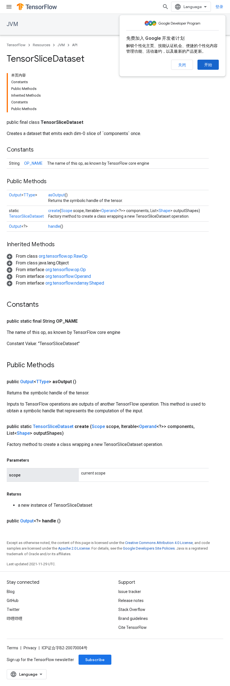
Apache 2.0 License (74, 548)
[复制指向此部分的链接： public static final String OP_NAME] (84, 321)
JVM (12, 24)
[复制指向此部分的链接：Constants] (39, 150)
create (54, 210)
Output (15, 195)
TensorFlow (16, 45)
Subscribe (95, 659)
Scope (66, 210)
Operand (109, 210)
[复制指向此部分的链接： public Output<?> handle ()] (67, 521)
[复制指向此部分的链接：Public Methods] (52, 181)
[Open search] (165, 6)
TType (29, 195)
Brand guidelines (133, 618)
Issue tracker (129, 591)
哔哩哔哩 (14, 618)
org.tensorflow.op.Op (65, 269)
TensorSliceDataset (26, 216)
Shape (164, 210)
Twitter (13, 609)
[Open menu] (9, 6)
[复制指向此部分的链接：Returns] (27, 494)
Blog (11, 591)
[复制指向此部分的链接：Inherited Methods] (60, 244)
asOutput (56, 195)
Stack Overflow (131, 609)
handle (54, 226)
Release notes (131, 600)
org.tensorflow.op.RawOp (63, 256)
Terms (12, 648)
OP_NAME (33, 163)
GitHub (13, 600)
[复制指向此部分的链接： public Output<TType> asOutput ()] (83, 381)
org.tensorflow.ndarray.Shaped (74, 283)
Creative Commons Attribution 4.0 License (159, 543)
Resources (41, 45)
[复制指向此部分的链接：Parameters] (34, 460)
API (74, 45)
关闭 (182, 65)
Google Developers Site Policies (149, 548)
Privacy (30, 648)
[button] (47, 256)
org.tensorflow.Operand (68, 276)
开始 (208, 64)
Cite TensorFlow (132, 627)
